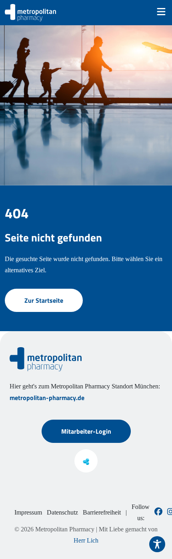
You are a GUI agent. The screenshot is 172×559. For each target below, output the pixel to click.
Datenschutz (62, 512)
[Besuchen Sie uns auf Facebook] (158, 512)
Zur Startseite (43, 300)
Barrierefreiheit (102, 512)
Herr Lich (86, 540)
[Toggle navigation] (161, 11)
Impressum (28, 512)
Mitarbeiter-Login (86, 431)
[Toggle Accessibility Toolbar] (157, 544)
